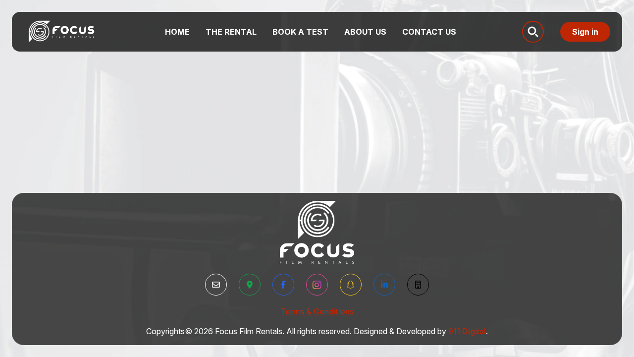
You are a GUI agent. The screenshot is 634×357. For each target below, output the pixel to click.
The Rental (231, 32)
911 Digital (467, 331)
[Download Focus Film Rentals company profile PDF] (418, 285)
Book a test (300, 32)
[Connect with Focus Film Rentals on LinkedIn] (384, 285)
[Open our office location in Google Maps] (250, 285)
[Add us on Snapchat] (351, 285)
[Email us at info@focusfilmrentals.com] (216, 285)
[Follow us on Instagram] (317, 285)
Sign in (585, 32)
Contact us (429, 32)
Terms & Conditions (317, 311)
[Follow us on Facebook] (283, 285)
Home (177, 32)
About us (365, 32)
